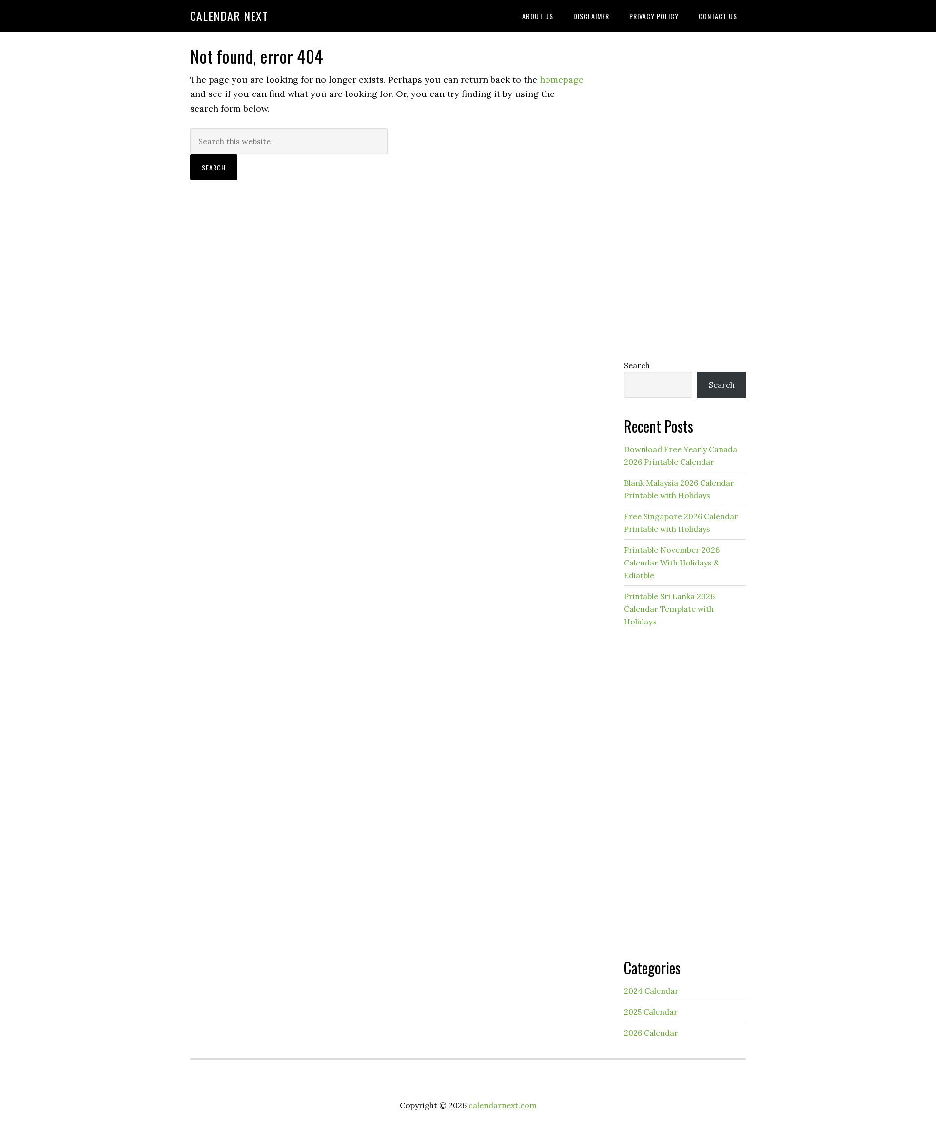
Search (637, 365)
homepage (562, 79)
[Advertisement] (685, 193)
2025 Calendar (651, 1012)
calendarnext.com (502, 1105)
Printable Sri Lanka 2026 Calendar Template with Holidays (669, 608)
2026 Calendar (651, 1032)
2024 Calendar (651, 991)
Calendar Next (229, 15)
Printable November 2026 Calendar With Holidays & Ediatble (672, 562)
